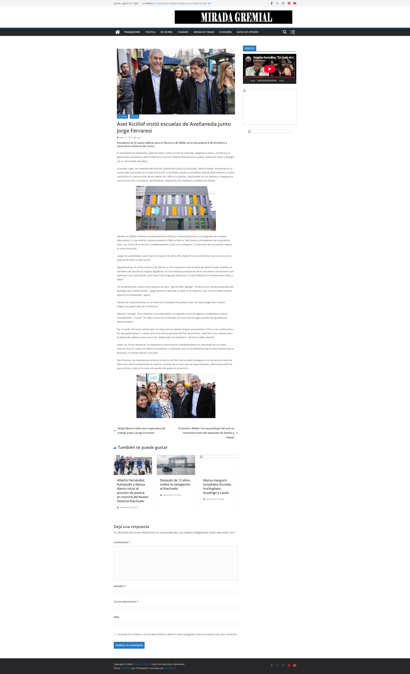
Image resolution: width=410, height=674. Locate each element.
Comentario (122, 542)
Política (151, 31)
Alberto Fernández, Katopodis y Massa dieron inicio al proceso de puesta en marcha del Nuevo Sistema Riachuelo (132, 490)
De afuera (166, 31)
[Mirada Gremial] (117, 32)
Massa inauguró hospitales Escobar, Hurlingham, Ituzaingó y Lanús (217, 486)
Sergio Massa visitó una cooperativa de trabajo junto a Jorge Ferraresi (141, 431)
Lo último (122, 116)
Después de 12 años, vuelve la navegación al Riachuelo (175, 484)
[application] (269, 69)
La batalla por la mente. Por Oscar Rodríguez (178, 3)
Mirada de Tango (204, 31)
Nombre (120, 586)
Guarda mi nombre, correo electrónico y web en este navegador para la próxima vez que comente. (177, 634)
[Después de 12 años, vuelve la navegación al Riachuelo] (176, 457)
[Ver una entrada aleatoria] (292, 32)
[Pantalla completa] (292, 80)
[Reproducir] (247, 80)
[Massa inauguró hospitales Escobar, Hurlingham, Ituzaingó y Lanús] (219, 457)
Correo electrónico (126, 601)
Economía (225, 31)
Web (116, 617)
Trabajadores (132, 31)
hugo (138, 137)
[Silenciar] (287, 80)
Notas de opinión (247, 31)
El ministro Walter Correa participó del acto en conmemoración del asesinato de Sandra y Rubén (206, 433)
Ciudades (183, 31)
